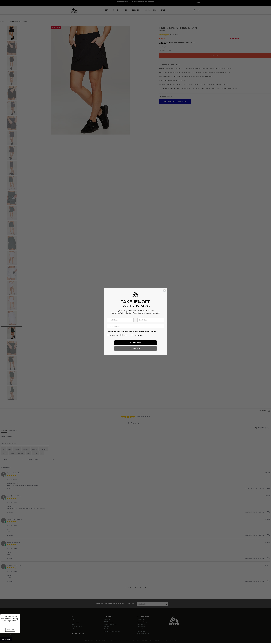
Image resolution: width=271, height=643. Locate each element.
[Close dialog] (164, 290)
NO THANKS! (135, 348)
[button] (12, 639)
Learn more (10, 630)
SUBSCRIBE (135, 342)
